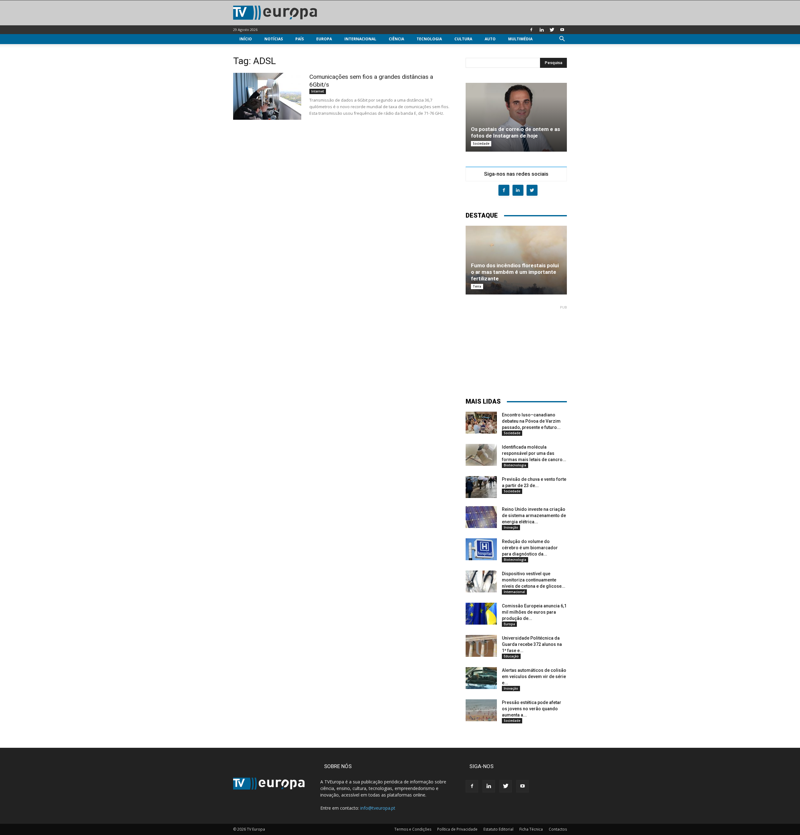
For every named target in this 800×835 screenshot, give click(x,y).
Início (245, 39)
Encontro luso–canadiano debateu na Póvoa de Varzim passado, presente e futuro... (531, 421)
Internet (317, 91)
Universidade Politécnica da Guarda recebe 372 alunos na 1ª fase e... (532, 644)
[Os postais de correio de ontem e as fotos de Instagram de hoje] (516, 117)
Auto (490, 39)
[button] (562, 40)
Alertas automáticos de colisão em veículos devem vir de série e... (534, 676)
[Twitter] (552, 29)
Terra (477, 286)
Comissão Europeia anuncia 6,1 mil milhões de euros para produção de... (534, 612)
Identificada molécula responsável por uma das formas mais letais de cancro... (534, 453)
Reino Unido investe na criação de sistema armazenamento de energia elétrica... (534, 515)
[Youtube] (562, 29)
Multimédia (520, 39)
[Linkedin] (541, 29)
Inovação (511, 527)
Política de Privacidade (457, 829)
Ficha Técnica (531, 829)
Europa (324, 39)
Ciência (396, 39)
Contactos (558, 829)
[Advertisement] (516, 348)
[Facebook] (531, 29)
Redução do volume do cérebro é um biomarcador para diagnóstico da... (530, 547)
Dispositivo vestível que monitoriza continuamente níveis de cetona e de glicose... (533, 580)
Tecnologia (429, 39)
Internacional (360, 39)
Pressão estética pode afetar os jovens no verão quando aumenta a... (531, 708)
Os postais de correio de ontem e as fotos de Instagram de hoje (515, 132)
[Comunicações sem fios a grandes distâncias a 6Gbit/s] (267, 96)
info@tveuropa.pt (377, 808)
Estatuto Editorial (498, 829)
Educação (511, 656)
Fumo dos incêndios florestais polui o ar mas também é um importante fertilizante (515, 272)
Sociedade (481, 143)
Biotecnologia (515, 465)
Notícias (273, 39)
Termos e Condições (412, 829)
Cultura (463, 39)
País (299, 39)
